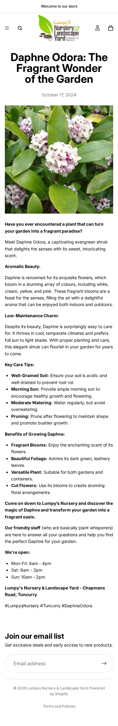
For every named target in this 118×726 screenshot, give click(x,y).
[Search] (20, 28)
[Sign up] (104, 663)
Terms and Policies (59, 706)
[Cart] (110, 28)
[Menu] (7, 28)
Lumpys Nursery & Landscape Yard (57, 688)
